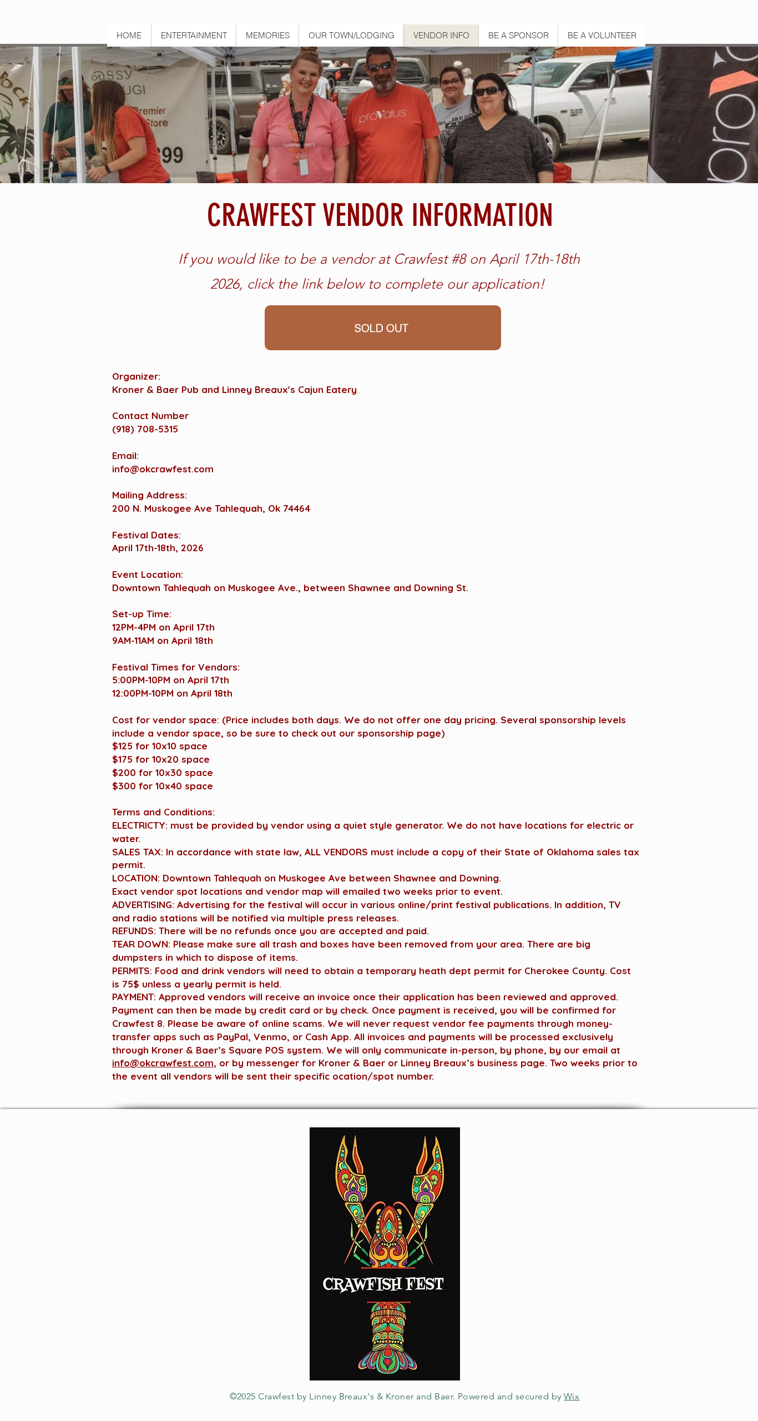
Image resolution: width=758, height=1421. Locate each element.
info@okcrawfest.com (163, 469)
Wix (571, 1396)
